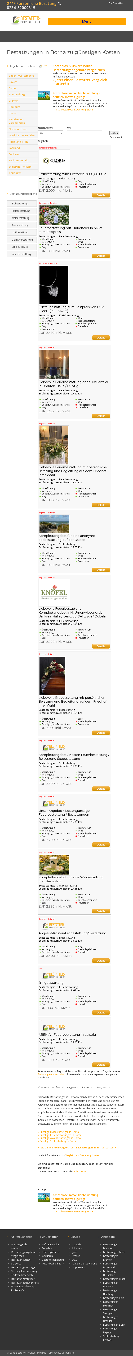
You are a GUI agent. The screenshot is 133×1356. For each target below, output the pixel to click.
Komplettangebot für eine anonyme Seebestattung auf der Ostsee (67, 538)
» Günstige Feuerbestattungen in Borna (60, 1135)
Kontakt (76, 1244)
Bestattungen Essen (114, 1278)
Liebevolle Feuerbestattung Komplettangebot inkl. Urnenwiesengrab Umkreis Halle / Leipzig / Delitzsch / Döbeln (72, 612)
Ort (69, 127)
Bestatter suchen (20, 1259)
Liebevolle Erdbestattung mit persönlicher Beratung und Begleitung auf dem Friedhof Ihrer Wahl (72, 701)
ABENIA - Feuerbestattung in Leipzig (67, 1035)
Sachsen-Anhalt (34, 160)
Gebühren (47, 1256)
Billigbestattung (51, 983)
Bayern (31, 81)
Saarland (34, 147)
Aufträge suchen (51, 1244)
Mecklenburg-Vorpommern (34, 122)
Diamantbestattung (22, 239)
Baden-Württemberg (34, 79)
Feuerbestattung (21, 210)
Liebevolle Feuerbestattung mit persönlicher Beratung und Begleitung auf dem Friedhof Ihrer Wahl (73, 471)
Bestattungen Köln (113, 1298)
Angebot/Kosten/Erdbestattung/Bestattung (72, 933)
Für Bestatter (115, 3)
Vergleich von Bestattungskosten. (82, 1155)
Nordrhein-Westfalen (34, 138)
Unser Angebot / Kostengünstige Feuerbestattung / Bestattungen (64, 813)
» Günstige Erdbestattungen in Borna (58, 1132)
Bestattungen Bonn (114, 1324)
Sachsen (34, 154)
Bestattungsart (45, 127)
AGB (74, 1259)
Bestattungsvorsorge (23, 1267)
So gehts (16, 1263)
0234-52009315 (21, 7)
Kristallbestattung (21, 254)
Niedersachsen (34, 129)
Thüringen (34, 172)
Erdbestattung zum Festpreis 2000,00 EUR (72, 174)
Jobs (74, 1252)
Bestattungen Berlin (114, 1252)
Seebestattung (20, 225)
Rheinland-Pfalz (31, 141)
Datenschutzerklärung (84, 1263)
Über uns (77, 1248)
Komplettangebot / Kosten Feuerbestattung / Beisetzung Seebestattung (74, 757)
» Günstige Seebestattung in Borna (57, 1141)
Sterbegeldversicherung (24, 1271)
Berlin (34, 88)
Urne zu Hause (20, 246)
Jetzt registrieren (51, 1252)
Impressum (78, 1267)
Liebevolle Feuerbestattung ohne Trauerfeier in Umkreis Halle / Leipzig (73, 384)
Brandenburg (34, 94)
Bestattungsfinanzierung (25, 1282)
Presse (76, 1256)
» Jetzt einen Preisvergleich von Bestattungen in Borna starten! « (77, 1147)
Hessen (34, 113)
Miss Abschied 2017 (53, 1263)
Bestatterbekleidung (53, 1259)
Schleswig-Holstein (34, 166)
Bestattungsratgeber (22, 1278)
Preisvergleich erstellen (51, 1074)
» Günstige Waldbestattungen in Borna (59, 1138)
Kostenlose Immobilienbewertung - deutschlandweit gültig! (76, 95)
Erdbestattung (19, 203)
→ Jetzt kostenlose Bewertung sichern (74, 109)
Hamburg (34, 106)
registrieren (79, 1171)
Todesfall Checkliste (22, 1275)
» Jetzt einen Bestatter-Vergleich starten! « (80, 81)
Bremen (34, 100)
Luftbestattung (20, 232)
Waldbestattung (20, 218)
